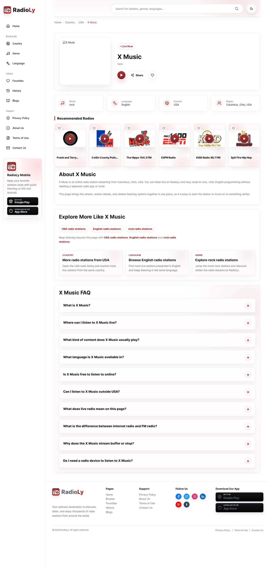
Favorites (111, 503)
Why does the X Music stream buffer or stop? (98, 443)
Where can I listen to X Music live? (90, 322)
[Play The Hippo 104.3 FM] (140, 138)
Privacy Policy (147, 494)
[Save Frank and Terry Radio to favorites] (59, 128)
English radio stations (107, 228)
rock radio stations (140, 228)
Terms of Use (147, 503)
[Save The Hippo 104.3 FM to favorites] (129, 128)
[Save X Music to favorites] (152, 75)
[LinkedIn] (203, 496)
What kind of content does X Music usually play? (101, 340)
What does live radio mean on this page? (94, 409)
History (110, 507)
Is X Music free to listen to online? (89, 374)
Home (57, 22)
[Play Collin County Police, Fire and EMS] (105, 138)
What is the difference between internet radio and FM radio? (110, 426)
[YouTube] (178, 504)
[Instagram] (195, 496)
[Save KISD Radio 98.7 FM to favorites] (199, 128)
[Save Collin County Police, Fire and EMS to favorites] (94, 128)
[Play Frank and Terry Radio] (70, 138)
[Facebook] (178, 496)
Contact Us (145, 507)
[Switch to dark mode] (251, 9)
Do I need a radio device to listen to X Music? (98, 460)
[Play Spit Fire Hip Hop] (244, 138)
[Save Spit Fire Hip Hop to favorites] (233, 128)
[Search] (236, 9)
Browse (110, 498)
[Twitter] (187, 496)
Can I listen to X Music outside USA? (91, 391)
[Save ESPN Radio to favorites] (164, 128)
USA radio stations (74, 228)
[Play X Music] (121, 75)
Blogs (109, 512)
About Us (144, 498)
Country (70, 22)
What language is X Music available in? (93, 357)
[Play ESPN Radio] (174, 138)
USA (81, 22)
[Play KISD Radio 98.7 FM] (209, 138)
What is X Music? (76, 305)
